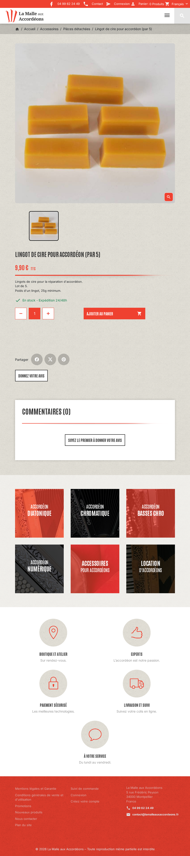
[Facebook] (51, 2)
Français (178, 4)
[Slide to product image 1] (44, 226)
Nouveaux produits (28, 812)
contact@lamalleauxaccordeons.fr (155, 814)
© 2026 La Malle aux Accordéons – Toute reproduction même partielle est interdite (95, 849)
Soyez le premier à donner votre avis (95, 440)
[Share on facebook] (37, 359)
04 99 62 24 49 (143, 808)
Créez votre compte (85, 801)
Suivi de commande (85, 788)
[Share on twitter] (50, 359)
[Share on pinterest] (64, 359)
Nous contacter (26, 819)
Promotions (23, 806)
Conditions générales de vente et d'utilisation (39, 797)
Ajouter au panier (114, 313)
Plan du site (23, 825)
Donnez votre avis (31, 375)
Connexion (78, 795)
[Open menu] (167, 15)
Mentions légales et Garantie (35, 788)
